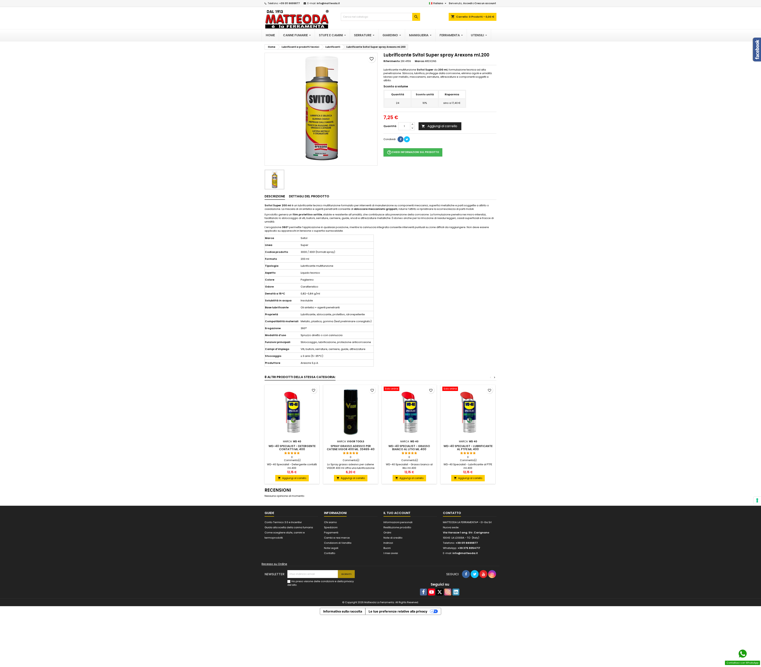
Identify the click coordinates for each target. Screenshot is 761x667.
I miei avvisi (390, 553)
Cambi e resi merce (337, 538)
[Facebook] (423, 592)
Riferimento (391, 61)
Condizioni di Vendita (337, 543)
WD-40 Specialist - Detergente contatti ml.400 (292, 447)
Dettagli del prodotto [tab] (309, 196)
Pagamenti (331, 532)
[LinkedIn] (455, 592)
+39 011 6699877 (289, 3)
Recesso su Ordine (274, 564)
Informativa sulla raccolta (342, 611)
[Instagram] (447, 592)
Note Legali (331, 548)
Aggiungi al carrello (439, 126)
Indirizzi (388, 543)
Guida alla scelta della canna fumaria (289, 527)
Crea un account (485, 3)
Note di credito (392, 538)
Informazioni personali (397, 522)
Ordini (387, 532)
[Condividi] (400, 139)
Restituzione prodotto (397, 527)
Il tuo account (396, 513)
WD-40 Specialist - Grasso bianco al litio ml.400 (409, 447)
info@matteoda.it (328, 3)
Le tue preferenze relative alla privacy (398, 611)
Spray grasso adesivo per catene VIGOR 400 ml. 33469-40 (351, 447)
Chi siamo (330, 522)
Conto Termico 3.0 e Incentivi (283, 522)
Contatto (329, 553)
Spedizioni (330, 527)
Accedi (467, 3)
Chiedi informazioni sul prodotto (413, 152)
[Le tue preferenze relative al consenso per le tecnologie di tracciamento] (757, 500)
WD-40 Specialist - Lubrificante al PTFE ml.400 (468, 447)
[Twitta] (407, 139)
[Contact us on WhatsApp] (743, 654)
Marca (419, 61)
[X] (439, 592)
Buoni (387, 548)
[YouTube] (431, 592)
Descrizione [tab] (275, 196)
